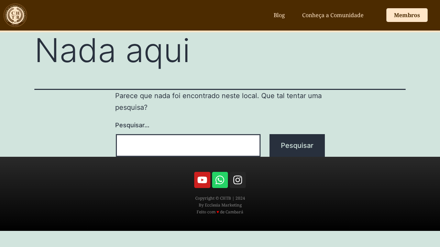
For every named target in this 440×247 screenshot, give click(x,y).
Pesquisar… (132, 125)
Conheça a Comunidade (333, 15)
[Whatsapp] (220, 180)
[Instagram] (237, 180)
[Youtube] (202, 180)
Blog (279, 15)
